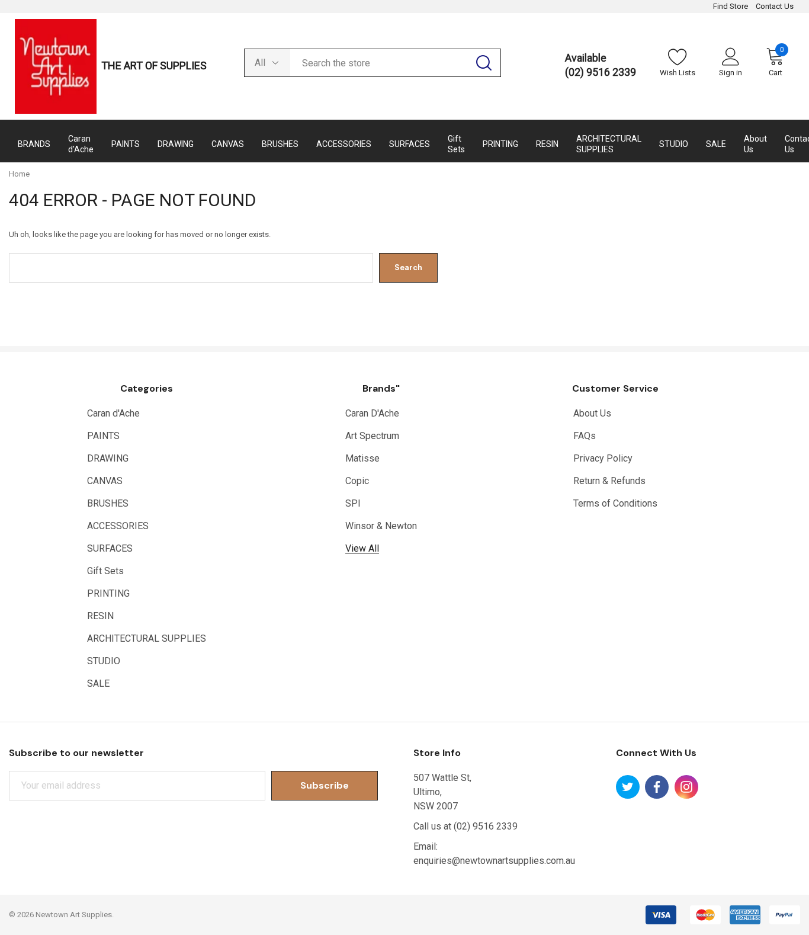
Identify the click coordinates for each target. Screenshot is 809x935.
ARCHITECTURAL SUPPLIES (146, 638)
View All (362, 548)
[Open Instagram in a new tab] (686, 787)
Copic (357, 480)
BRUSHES (108, 503)
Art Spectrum (372, 435)
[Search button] (484, 62)
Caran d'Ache (113, 413)
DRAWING (108, 458)
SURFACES (110, 548)
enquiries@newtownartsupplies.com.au (494, 860)
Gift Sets (105, 571)
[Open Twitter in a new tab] (628, 787)
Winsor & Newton (381, 525)
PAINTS (103, 435)
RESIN (100, 616)
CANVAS (105, 480)
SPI (353, 503)
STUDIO (103, 661)
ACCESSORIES (118, 525)
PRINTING (108, 593)
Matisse (362, 458)
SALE (98, 683)
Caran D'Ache (372, 413)
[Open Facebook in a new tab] (657, 787)
